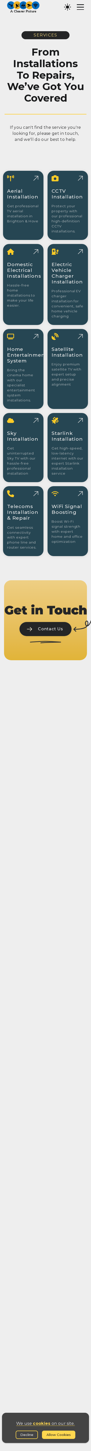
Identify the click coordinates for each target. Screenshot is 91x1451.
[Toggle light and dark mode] (67, 7)
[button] (23, 7)
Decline (26, 1435)
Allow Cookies (59, 1435)
